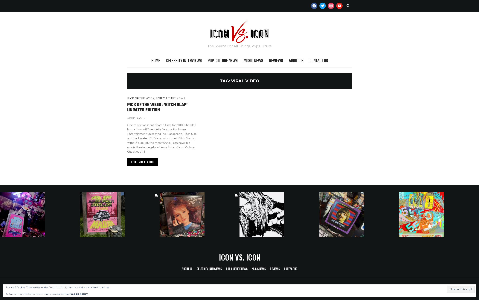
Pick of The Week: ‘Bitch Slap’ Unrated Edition (157, 107)
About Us (296, 61)
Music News (253, 61)
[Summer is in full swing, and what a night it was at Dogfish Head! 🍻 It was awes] (120, 214)
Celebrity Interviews (184, 61)
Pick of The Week (140, 98)
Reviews (276, 61)
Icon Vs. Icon (239, 257)
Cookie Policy (79, 294)
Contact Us (318, 61)
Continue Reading (143, 162)
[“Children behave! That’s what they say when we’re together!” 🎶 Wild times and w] (200, 214)
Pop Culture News (223, 61)
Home (155, 61)
